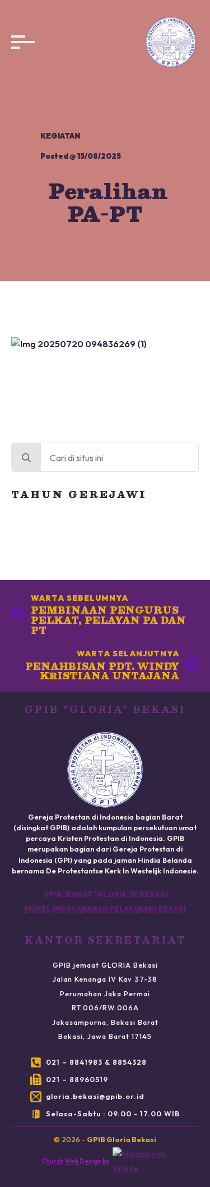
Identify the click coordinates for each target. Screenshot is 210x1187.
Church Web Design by (75, 1161)
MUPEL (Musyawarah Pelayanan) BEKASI (105, 908)
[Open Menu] (20, 42)
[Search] (26, 457)
